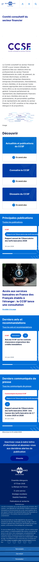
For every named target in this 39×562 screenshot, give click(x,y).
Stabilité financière (19, 497)
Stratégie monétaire (19, 494)
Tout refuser (19, 553)
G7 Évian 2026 (19, 484)
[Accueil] (19, 471)
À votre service (19, 491)
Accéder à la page (9, 309)
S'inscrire (19, 458)
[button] (35, 4)
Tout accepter (19, 549)
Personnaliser (20, 559)
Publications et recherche (19, 501)
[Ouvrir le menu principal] (3, 4)
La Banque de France (20, 487)
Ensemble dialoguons (20, 480)
